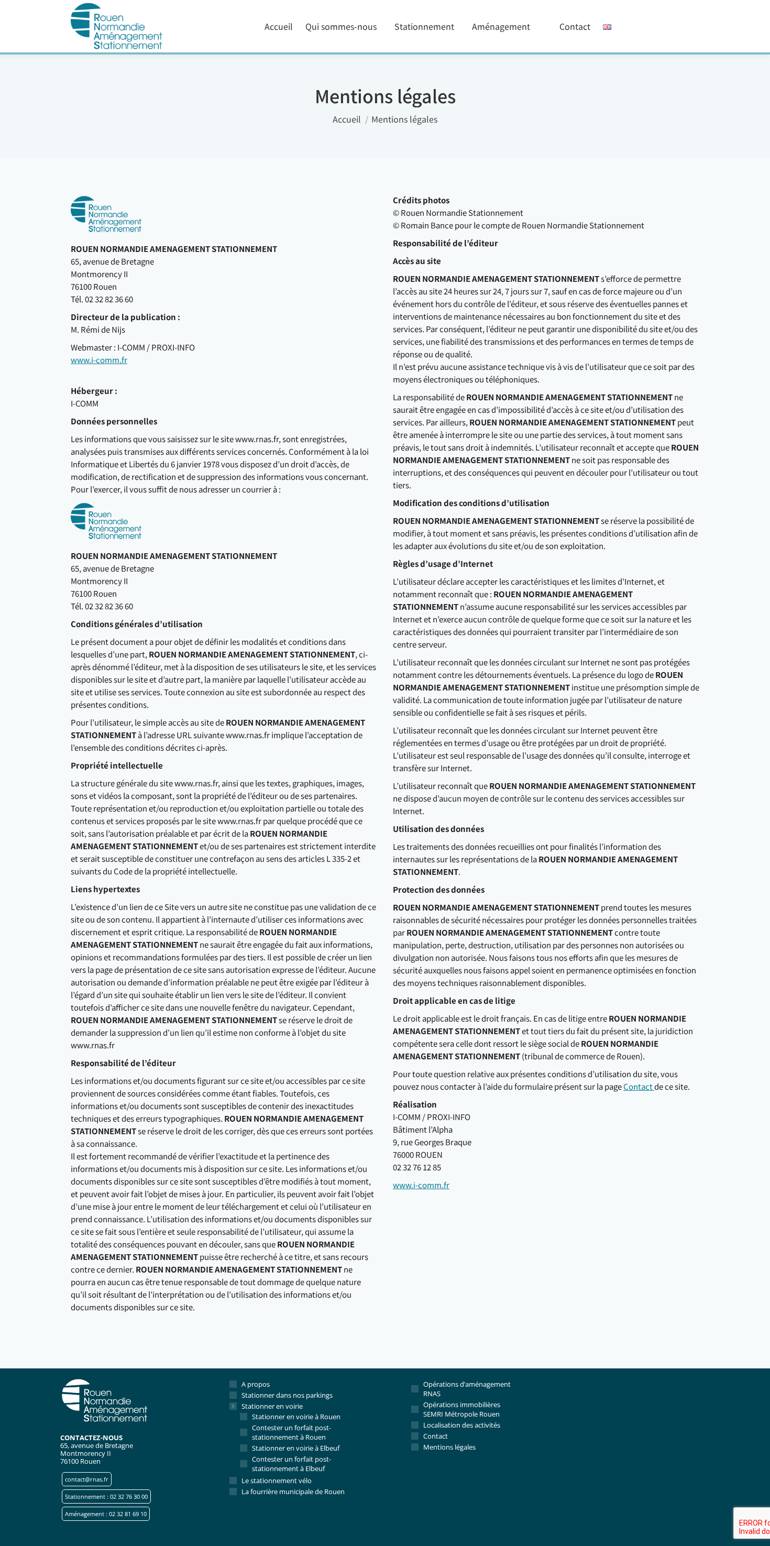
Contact (638, 1086)
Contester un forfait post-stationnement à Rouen (291, 1432)
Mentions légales (449, 1447)
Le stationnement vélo (276, 1480)
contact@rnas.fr (86, 1479)
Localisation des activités (461, 1425)
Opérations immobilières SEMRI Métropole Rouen (461, 1409)
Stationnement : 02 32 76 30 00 (106, 1496)
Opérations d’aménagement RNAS (467, 1388)
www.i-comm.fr (99, 359)
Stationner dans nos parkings (287, 1395)
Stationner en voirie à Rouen (296, 1416)
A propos (255, 1384)
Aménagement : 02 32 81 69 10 (106, 1514)
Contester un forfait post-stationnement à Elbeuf (291, 1463)
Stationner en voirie (272, 1406)
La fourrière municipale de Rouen (293, 1491)
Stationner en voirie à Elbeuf (295, 1448)
